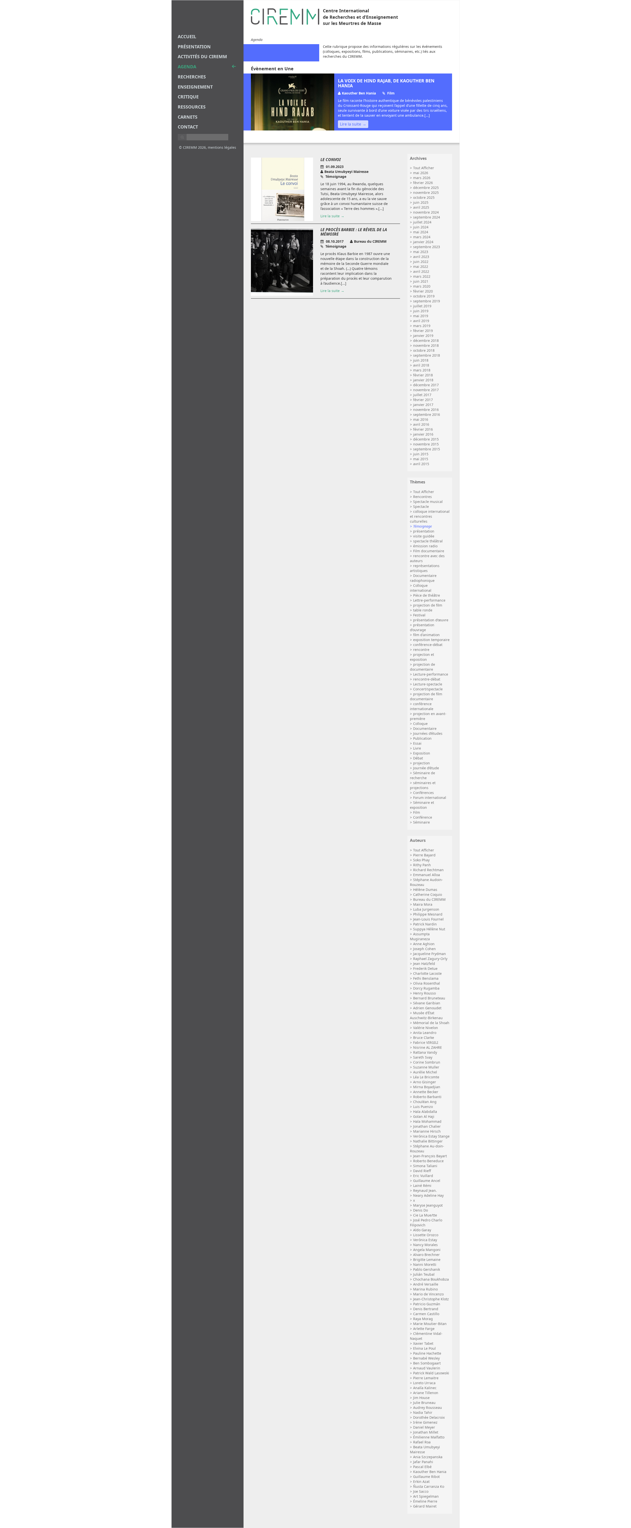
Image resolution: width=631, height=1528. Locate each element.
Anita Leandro (424, 1032)
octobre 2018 (424, 350)
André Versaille (425, 1284)
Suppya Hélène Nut (429, 929)
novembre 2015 (426, 444)
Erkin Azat (421, 1481)
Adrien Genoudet (427, 1008)
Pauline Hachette (427, 1353)
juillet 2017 (422, 394)
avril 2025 (421, 207)
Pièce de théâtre (426, 595)
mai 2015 (420, 459)
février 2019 (423, 330)
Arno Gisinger (424, 1082)
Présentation (194, 47)
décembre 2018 (426, 340)
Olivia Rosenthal (426, 983)
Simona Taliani (425, 1165)
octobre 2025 (424, 197)
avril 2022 (421, 271)
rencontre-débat (426, 679)
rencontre (421, 649)
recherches (192, 77)
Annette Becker (425, 1091)
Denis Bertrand (425, 1309)
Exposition (421, 753)
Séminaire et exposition (422, 805)
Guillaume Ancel (426, 1180)
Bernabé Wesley (426, 1358)
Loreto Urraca (424, 1383)
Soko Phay (421, 860)
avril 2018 (421, 365)
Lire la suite (350, 124)
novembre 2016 (426, 409)
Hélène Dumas (425, 889)
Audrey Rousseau (427, 1407)
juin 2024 (420, 227)
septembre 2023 (426, 246)
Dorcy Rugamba (426, 988)
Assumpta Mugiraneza (420, 936)
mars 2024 (421, 237)
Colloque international (420, 588)
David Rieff (422, 1170)
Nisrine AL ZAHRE (427, 1047)
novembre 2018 (426, 345)
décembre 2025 (426, 187)
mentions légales (222, 147)
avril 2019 (421, 320)
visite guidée (423, 536)
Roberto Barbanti (427, 1096)
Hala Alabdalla (425, 1111)
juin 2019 (420, 311)
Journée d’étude (426, 768)
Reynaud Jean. (425, 1190)
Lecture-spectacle (427, 684)
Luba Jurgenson (426, 909)
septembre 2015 (426, 449)
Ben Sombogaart (427, 1363)
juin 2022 (420, 261)
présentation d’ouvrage (422, 627)
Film (416, 812)
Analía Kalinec (425, 1387)
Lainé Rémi (422, 1185)
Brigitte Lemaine (426, 1259)
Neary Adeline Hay (428, 1195)
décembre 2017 (426, 385)
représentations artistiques (424, 568)
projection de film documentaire (426, 696)
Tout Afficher (423, 168)
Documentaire (425, 728)
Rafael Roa (422, 1442)
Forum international (429, 797)
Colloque (420, 723)
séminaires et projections (423, 785)
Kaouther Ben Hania (429, 1471)
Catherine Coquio (427, 894)
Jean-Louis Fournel (428, 919)
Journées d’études (427, 733)
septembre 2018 (426, 355)
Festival (419, 615)
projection (421, 763)
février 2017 (423, 399)
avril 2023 (421, 256)
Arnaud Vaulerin (426, 1368)
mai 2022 (420, 266)
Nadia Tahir (422, 1412)
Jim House (421, 1397)
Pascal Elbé (422, 1466)
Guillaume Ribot (426, 1476)
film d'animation (426, 634)
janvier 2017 (423, 404)
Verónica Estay (425, 1239)
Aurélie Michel (425, 1072)
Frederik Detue (425, 968)
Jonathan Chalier (427, 1126)
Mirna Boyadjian (426, 1087)
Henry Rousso (424, 993)
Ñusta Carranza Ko (428, 1486)
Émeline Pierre (425, 1501)
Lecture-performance (430, 674)
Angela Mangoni (426, 1249)
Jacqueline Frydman (429, 953)
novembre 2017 (426, 389)
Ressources (192, 107)
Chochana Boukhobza (431, 1279)
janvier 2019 (423, 335)
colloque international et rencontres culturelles (430, 516)
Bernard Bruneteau (429, 998)
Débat (418, 758)
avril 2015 (421, 463)
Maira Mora (422, 904)
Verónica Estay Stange (431, 1136)
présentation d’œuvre (430, 620)
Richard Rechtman (428, 869)
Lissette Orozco (425, 1235)
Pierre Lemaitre (425, 1378)
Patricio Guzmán (426, 1304)
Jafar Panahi (423, 1461)
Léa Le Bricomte (426, 1077)
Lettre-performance (429, 600)
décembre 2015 (426, 439)
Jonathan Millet (425, 1432)
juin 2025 (420, 202)
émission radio (425, 546)
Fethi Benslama (425, 978)
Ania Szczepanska (427, 1456)
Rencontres (422, 496)
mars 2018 (421, 370)
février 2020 (423, 291)
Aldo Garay (422, 1230)
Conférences (423, 792)
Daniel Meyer (424, 1427)
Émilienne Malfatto (428, 1437)
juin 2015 (420, 454)
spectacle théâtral (428, 541)
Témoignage (422, 526)
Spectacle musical (428, 501)
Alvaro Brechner (426, 1254)
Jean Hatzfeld (424, 963)
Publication (422, 738)
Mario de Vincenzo (428, 1294)
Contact (188, 127)
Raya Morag (423, 1318)
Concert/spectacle (428, 689)
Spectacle (421, 506)
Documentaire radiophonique (423, 578)
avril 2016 (421, 424)
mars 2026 (421, 177)
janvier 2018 (423, 380)
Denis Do (420, 1210)
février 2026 (423, 182)
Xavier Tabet (423, 1343)
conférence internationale (421, 706)
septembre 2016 (426, 414)
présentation (423, 531)
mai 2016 (420, 419)
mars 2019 (421, 325)
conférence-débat (427, 644)
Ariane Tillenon (425, 1392)
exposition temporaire (431, 639)
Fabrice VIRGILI (425, 1042)
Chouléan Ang (425, 1101)
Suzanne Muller (426, 1067)
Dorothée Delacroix (429, 1417)
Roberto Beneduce (428, 1161)
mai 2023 (420, 251)
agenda (187, 67)
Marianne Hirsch (427, 1131)
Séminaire (421, 822)
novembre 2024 (426, 212)
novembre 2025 (426, 192)
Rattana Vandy (425, 1052)
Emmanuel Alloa (426, 874)
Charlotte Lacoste (427, 973)
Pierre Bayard (424, 855)
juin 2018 (420, 360)
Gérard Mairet (425, 1506)
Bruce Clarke (423, 1037)
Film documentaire (428, 551)
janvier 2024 (423, 241)
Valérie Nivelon (425, 1027)
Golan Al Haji (423, 1116)
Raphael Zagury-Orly (430, 958)
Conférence (422, 817)
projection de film (427, 605)
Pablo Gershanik (426, 1269)
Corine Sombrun (426, 1062)
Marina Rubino (425, 1289)
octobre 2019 (424, 296)
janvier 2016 (423, 434)
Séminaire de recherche (422, 775)
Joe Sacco (420, 1491)
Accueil (187, 36)
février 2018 (423, 375)
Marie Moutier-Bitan (430, 1323)
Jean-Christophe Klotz (431, 1299)
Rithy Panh (422, 865)
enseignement (195, 87)
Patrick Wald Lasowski (431, 1373)
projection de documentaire (422, 667)
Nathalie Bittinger (428, 1141)
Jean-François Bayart (430, 1156)
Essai (417, 743)
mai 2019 (420, 315)
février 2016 (423, 429)
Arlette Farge (424, 1328)
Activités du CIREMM (202, 56)
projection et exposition (422, 657)
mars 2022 (421, 276)
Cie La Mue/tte (425, 1215)
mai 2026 (420, 172)
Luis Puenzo (423, 1106)
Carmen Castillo (426, 1313)
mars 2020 (421, 286)
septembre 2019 (426, 301)
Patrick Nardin (425, 924)
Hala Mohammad (427, 1121)
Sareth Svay (422, 1057)
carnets (187, 117)
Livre (417, 748)
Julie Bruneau (424, 1402)
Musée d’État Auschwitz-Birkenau (426, 1015)
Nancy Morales (425, 1244)
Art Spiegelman (426, 1496)
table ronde (422, 610)
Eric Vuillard (423, 1175)
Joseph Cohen (424, 948)
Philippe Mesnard (427, 914)
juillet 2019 (422, 306)
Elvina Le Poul (424, 1348)
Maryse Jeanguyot (428, 1205)
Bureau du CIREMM (429, 899)
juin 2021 (420, 281)
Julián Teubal (424, 1274)
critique (188, 97)
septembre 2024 (426, 217)
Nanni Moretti (424, 1264)
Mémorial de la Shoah (431, 1022)
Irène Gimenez (425, 1422)
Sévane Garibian (426, 1003)
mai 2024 (420, 232)
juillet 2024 (422, 222)
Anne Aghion (424, 943)
